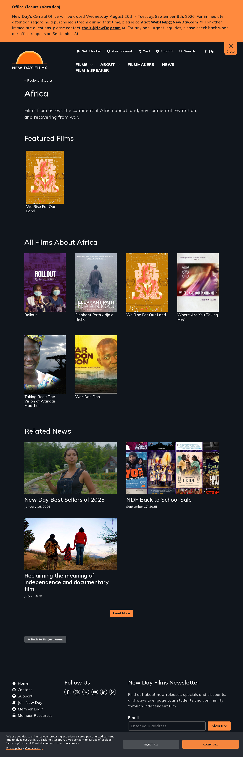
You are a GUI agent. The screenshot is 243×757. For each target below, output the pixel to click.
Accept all (210, 744)
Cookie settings (34, 748)
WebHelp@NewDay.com (174, 22)
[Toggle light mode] (209, 51)
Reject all (151, 744)
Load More (121, 613)
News (168, 64)
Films (81, 64)
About (107, 64)
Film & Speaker (92, 70)
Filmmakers (141, 64)
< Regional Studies (38, 80)
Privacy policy (14, 748)
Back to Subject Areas (47, 639)
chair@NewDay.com (101, 27)
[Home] (29, 60)
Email (133, 717)
